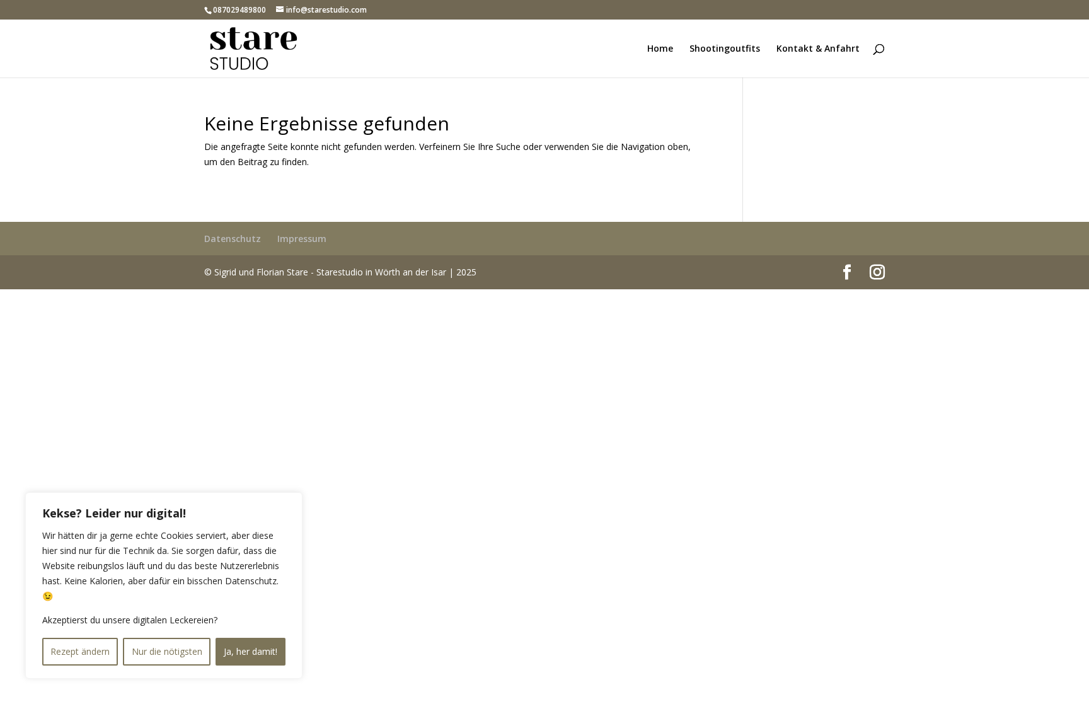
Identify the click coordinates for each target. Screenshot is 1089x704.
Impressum (301, 239)
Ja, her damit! (250, 651)
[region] (163, 585)
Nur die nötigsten (167, 651)
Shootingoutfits (724, 49)
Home (660, 49)
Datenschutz (232, 239)
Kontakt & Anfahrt (818, 49)
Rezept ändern (80, 651)
